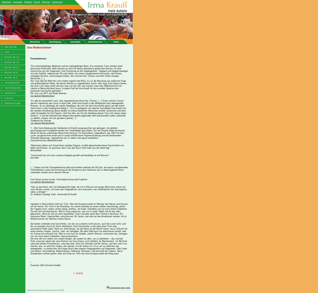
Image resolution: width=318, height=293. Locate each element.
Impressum (57, 2)
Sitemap (46, 2)
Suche (37, 2)
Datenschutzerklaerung (36, 290)
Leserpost (17, 2)
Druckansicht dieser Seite (120, 288)
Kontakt (28, 2)
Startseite (6, 2)
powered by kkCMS (56, 290)
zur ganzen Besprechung (42, 96)
